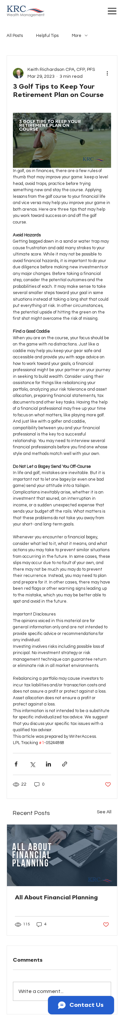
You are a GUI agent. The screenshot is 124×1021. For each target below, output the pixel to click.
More (76, 35)
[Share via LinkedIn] (48, 764)
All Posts (15, 35)
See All (104, 812)
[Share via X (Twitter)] (32, 764)
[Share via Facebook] (16, 764)
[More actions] (107, 73)
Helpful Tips (47, 35)
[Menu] (112, 11)
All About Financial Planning (56, 898)
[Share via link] (65, 764)
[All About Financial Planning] (62, 855)
